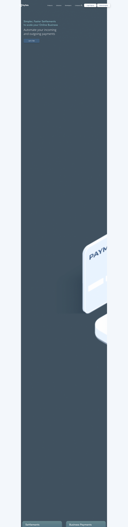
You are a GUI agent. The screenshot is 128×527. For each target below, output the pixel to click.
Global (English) (103, 5)
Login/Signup (90, 5)
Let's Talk (32, 41)
